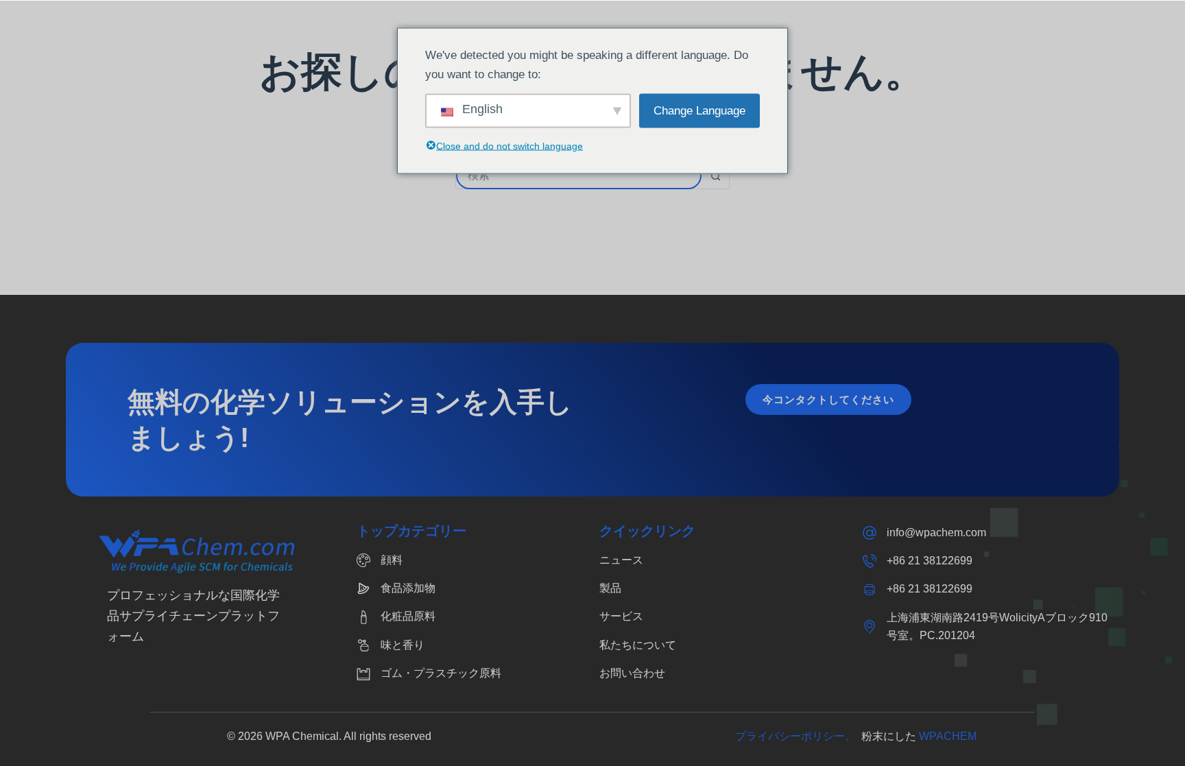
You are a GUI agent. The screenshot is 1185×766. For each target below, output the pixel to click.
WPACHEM (948, 736)
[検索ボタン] (715, 175)
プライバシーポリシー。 (798, 736)
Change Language (699, 110)
